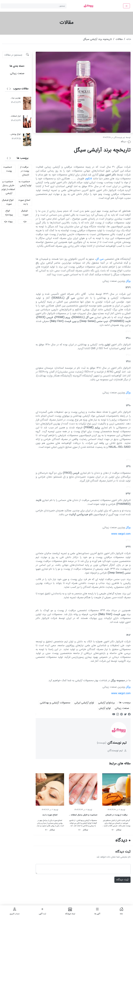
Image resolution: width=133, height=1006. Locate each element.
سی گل (100, 259)
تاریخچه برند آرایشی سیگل (97, 39)
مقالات (119, 39)
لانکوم (89, 179)
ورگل (128, 281)
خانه (128, 39)
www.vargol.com (121, 534)
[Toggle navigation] (126, 5)
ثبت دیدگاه (122, 880)
